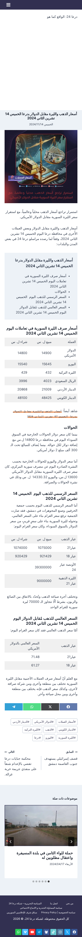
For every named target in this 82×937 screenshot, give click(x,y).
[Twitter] (67, 932)
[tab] (49, 881)
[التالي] (11, 841)
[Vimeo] (25, 932)
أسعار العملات (67, 721)
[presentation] (41, 825)
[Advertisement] (41, 67)
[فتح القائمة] (8, 4)
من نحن (69, 903)
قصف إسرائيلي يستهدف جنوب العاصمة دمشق (60, 758)
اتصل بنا (54, 903)
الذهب (49, 729)
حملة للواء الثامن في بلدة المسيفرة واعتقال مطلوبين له (45, 855)
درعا (37, 737)
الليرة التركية (32, 729)
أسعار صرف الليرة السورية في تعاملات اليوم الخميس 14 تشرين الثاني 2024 (44, 281)
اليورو (50, 737)
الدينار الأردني (21, 721)
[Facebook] (74, 932)
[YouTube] (32, 932)
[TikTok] (53, 932)
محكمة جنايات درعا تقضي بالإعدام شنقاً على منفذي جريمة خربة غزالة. (21, 763)
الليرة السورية (67, 737)
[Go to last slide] (71, 841)
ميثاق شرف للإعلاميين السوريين (22, 912)
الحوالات (60, 292)
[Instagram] (60, 932)
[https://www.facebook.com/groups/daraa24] (46, 932)
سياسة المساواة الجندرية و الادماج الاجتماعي (41, 907)
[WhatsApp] (18, 932)
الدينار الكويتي (67, 729)
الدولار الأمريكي (44, 721)
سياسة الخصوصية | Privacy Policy (58, 912)
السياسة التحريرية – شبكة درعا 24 (25, 903)
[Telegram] (39, 932)
